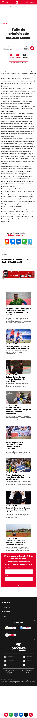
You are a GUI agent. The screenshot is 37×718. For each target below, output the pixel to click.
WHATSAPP (4, 7)
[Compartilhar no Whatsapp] (11, 715)
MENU (7, 2)
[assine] (31, 715)
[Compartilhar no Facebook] (16, 715)
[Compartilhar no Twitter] (26, 715)
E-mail (6, 575)
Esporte (5, 23)
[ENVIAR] (19, 585)
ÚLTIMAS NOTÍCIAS (14, 7)
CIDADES (23, 7)
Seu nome (7, 567)
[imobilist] (6, 715)
